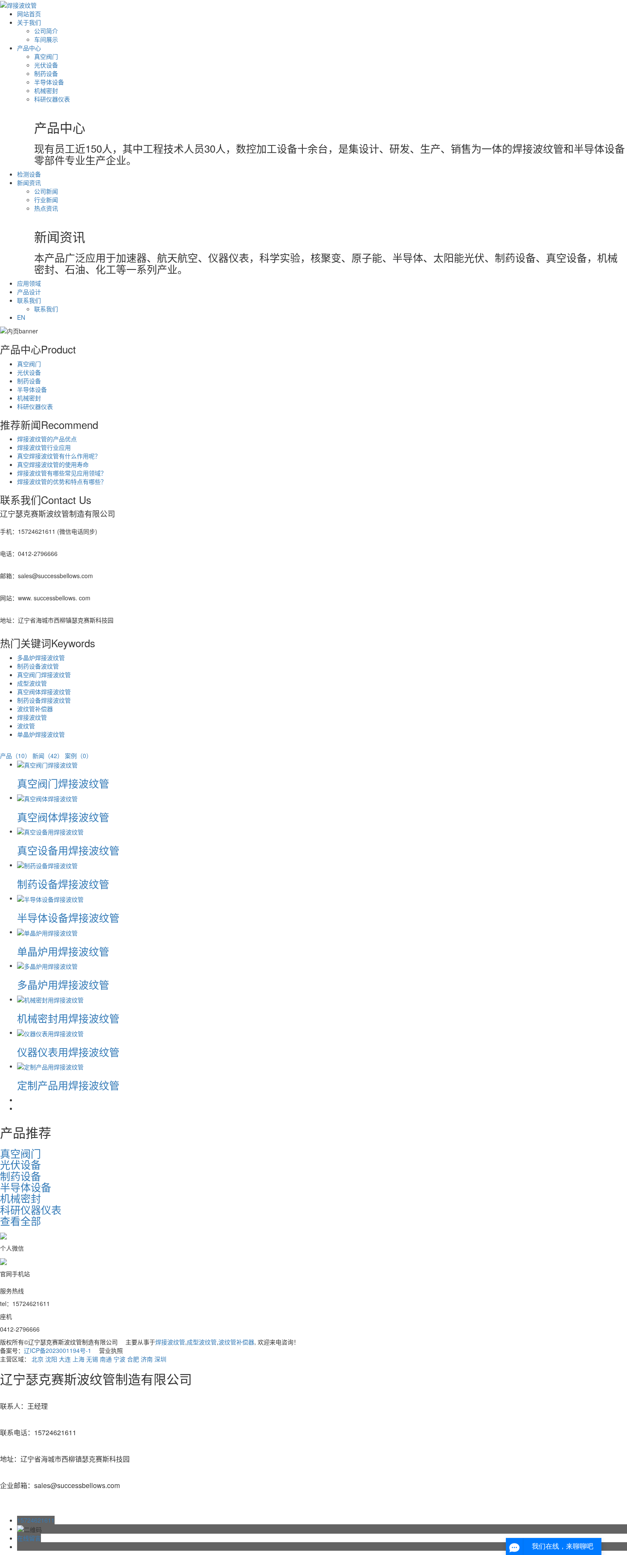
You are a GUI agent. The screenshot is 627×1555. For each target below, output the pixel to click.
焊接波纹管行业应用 (44, 447)
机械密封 (46, 90)
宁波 (119, 1359)
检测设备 (29, 174)
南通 (106, 1359)
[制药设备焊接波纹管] (47, 864)
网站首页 (29, 13)
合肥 (133, 1359)
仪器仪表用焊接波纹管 (68, 1051)
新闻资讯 (29, 182)
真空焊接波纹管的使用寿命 (53, 464)
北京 (38, 1359)
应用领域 (29, 283)
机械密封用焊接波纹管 (68, 1018)
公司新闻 (46, 191)
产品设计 (29, 291)
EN (21, 317)
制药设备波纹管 (38, 666)
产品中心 (29, 47)
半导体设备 (49, 82)
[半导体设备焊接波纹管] (50, 898)
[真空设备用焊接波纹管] (50, 831)
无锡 (92, 1359)
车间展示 (46, 39)
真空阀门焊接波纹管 (44, 674)
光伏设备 (46, 65)
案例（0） (78, 755)
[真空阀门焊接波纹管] (47, 764)
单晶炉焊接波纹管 (41, 734)
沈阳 (51, 1359)
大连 (65, 1359)
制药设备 (46, 73)
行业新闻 (46, 199)
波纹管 (26, 725)
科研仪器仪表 (52, 99)
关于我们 (29, 22)
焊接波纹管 (32, 717)
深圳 (160, 1359)
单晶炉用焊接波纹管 (63, 951)
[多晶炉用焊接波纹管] (47, 965)
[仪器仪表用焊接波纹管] (50, 1032)
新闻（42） (47, 755)
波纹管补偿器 (35, 708)
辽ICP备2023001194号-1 (57, 1350)
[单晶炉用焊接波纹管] (47, 931)
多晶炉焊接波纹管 (41, 657)
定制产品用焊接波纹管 (68, 1084)
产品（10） (15, 755)
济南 (147, 1359)
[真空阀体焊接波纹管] (47, 797)
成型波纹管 (32, 683)
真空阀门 (46, 56)
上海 (78, 1359)
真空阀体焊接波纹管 (44, 691)
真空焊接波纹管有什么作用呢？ (59, 456)
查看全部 (20, 1220)
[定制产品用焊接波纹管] (50, 1066)
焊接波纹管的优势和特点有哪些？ (62, 481)
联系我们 (29, 300)
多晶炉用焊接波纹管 (63, 984)
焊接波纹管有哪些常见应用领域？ (62, 473)
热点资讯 (46, 208)
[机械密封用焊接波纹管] (50, 999)
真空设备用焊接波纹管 (68, 850)
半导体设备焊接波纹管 (68, 917)
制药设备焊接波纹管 (44, 700)
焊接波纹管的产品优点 (47, 438)
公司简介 (46, 30)
